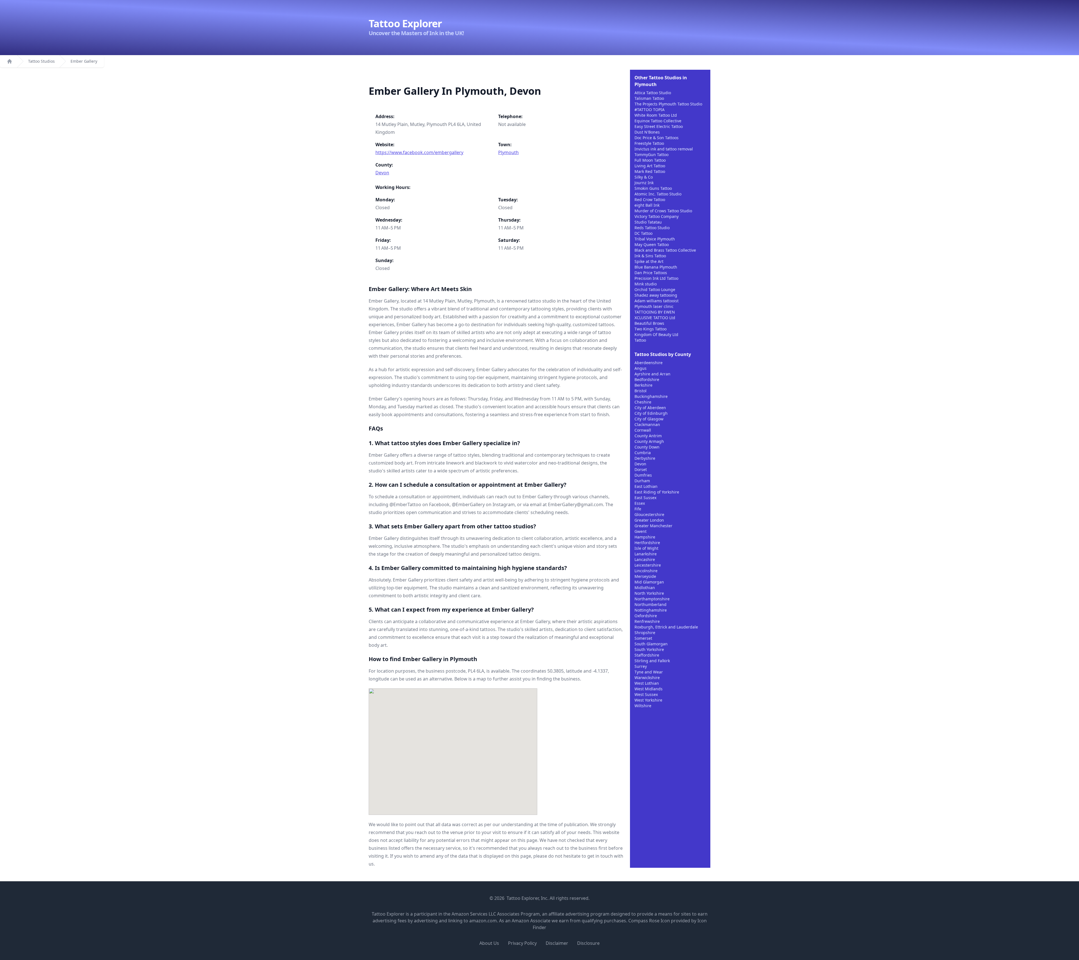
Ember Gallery (84, 61)
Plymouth (508, 152)
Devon (382, 173)
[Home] (9, 61)
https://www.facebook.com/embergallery (419, 152)
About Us (489, 943)
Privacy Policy (522, 943)
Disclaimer (557, 943)
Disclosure (588, 943)
